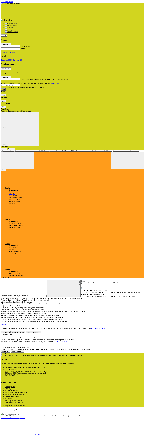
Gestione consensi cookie (13, 400)
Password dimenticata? (8, 52)
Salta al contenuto (7, 2)
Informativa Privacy (11, 390)
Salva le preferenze (17, 351)
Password (24, 48)
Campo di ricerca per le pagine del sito (14, 296)
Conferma (11, 149)
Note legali (8, 389)
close (3, 170)
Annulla (4, 149)
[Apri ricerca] (127, 160)
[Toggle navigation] (17, 160)
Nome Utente (25, 46)
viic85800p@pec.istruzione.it (27, 373)
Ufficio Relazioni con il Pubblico (16, 392)
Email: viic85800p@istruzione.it (29, 371)
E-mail (23, 79)
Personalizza (6, 332)
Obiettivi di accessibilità (13, 396)
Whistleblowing (10, 398)
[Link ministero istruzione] (10, 4)
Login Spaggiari (55, 83)
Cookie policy (10, 387)
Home (83, 281)
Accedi (4, 35)
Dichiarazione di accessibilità (15, 394)
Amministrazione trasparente (14, 402)
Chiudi (4, 95)
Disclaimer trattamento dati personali (13, 418)
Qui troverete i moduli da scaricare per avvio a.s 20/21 (99, 283)
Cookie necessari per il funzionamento (14, 347)
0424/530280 (12, 369)
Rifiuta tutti (18, 332)
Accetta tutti (33, 332)
